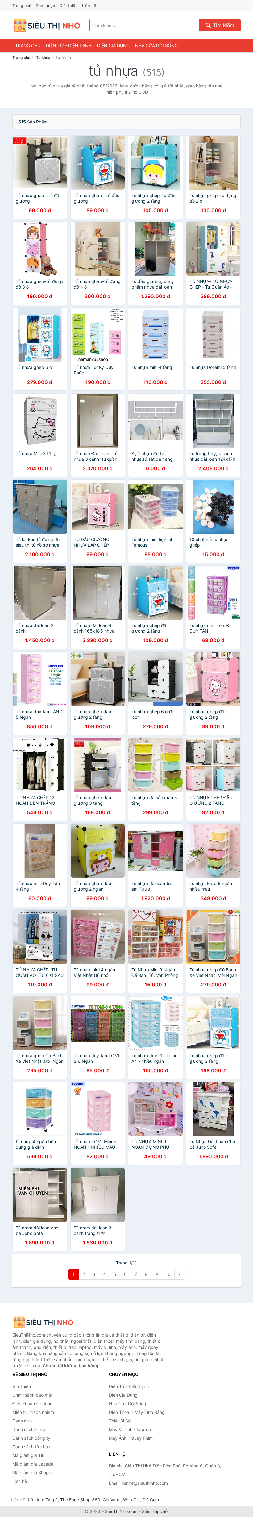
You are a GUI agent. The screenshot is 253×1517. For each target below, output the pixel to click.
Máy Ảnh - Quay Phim (131, 1438)
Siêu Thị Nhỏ (155, 1511)
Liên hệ (89, 5)
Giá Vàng (112, 1499)
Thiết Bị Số (120, 1420)
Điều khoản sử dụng (32, 1403)
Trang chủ (21, 5)
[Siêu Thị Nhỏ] (43, 1322)
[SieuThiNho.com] (46, 25)
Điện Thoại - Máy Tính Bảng (137, 1412)
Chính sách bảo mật (32, 1395)
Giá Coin (150, 1499)
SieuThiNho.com (121, 1511)
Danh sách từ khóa (31, 1446)
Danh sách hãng (28, 1429)
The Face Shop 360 (80, 1499)
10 (168, 1274)
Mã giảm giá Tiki (28, 1455)
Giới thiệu (68, 5)
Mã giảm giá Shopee (33, 1472)
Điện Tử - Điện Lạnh (69, 45)
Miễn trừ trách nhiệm (33, 1412)
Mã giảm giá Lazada (32, 1463)
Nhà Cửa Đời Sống (156, 45)
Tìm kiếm (222, 25)
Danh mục (45, 5)
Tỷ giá (51, 1499)
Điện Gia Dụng (113, 45)
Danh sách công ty (31, 1438)
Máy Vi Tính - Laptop (130, 1429)
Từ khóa (43, 57)
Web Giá (131, 1499)
